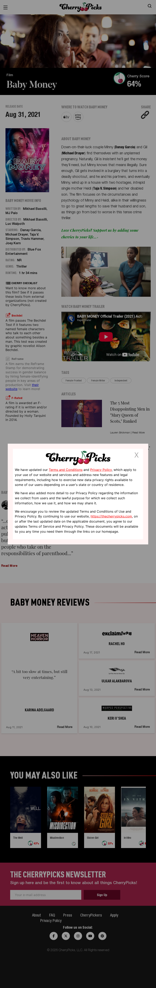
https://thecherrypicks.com (111, 516)
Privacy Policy (101, 470)
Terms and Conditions (65, 470)
